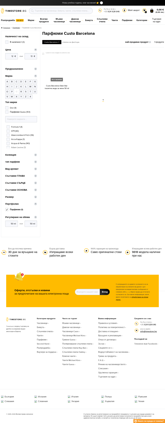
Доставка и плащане (108, 331)
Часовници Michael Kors (73, 335)
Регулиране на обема (17, 217)
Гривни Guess (68, 339)
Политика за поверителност (111, 327)
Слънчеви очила (45, 331)
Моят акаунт (134, 10)
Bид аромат (12, 168)
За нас (101, 343)
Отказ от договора (107, 339)
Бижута (40, 327)
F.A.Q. (101, 360)
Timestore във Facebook (145, 343)
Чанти (40, 335)
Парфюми (16, 28)
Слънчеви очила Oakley (73, 352)
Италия (75, 396)
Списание (103, 368)
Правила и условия (107, 323)
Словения (43, 401)
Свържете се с (105, 347)
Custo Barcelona (50, 42)
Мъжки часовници (70, 323)
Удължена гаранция (107, 372)
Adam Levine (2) (18, 147)
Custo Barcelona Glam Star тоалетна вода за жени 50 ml (57, 87)
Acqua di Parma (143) (20, 143)
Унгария (75, 401)
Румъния (142, 396)
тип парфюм (12, 161)
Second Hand (43, 343)
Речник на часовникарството (112, 364)
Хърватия (109, 401)
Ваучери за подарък (46, 352)
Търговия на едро (106, 376)
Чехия (141, 401)
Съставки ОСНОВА (16, 189)
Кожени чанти (68, 356)
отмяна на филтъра (70, 42)
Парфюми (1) (16, 209)
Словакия (9, 401)
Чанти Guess (68, 364)
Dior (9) (13, 107)
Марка (8, 76)
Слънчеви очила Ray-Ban (74, 347)
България (9, 396)
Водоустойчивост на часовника (113, 352)
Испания (42, 396)
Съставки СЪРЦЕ (15, 183)
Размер (9, 197)
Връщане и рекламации (109, 335)
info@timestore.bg (148, 331)
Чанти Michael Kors (71, 360)
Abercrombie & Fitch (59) (22, 135)
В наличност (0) (17, 42)
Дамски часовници (71, 327)
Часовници (42, 323)
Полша (108, 396)
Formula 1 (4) (16, 126)
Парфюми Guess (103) (20, 111)
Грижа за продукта (107, 356)
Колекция (10, 154)
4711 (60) (15, 131)
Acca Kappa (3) (18, 139)
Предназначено (14, 68)
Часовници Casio (70, 331)
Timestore (6, 28)
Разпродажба (43, 347)
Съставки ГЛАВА (15, 175)
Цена (8, 49)
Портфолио (12, 203)
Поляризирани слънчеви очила (77, 343)
